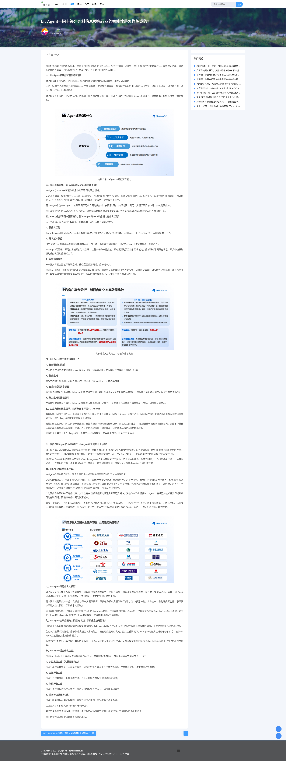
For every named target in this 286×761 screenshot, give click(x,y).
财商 (79, 4)
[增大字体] (184, 54)
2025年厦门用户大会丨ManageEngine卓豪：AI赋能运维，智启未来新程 (230, 65)
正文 (57, 54)
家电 (94, 4)
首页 (57, 4)
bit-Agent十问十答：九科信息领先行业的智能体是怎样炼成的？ (226, 92)
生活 (102, 4)
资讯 (64, 4)
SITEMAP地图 (122, 753)
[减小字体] (178, 54)
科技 (72, 4)
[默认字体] (181, 54)
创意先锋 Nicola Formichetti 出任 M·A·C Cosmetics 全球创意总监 (227, 88)
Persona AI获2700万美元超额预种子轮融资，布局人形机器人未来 (227, 83)
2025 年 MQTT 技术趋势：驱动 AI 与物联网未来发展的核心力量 (68, 733)
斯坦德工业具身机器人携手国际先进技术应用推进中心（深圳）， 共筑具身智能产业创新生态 (239, 74)
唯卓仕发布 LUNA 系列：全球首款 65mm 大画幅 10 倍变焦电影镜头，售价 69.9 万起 (236, 106)
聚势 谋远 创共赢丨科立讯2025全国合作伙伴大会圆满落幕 (223, 97)
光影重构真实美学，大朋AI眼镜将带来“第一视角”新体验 (222, 70)
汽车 (87, 4)
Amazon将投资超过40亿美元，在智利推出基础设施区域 (222, 101)
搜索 (239, 4)
